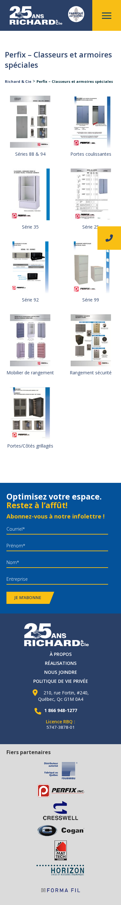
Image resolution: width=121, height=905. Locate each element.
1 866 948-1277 (60, 710)
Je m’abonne (28, 597)
